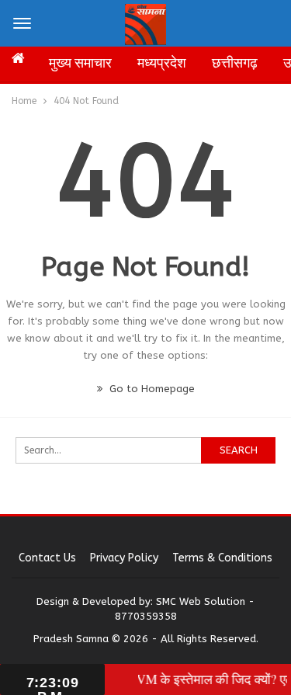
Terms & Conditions (222, 558)
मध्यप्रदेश (161, 62)
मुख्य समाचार (80, 62)
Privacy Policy (124, 558)
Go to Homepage (150, 388)
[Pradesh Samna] (145, 22)
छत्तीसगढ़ (235, 62)
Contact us (47, 558)
